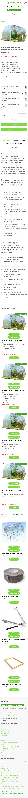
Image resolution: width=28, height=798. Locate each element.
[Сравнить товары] (15, 14)
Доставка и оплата (6, 729)
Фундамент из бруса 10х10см (12, 684)
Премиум (3, 773)
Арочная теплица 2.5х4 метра (12, 440)
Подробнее (13, 357)
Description (6, 140)
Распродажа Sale (5, 733)
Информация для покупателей (9, 738)
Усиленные (4, 766)
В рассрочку (4, 735)
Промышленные (5, 770)
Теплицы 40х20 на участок (8, 779)
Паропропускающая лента (10, 596)
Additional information (18, 140)
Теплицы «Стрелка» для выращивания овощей (13, 762)
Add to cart (14, 124)
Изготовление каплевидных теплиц (10, 746)
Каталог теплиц (10, 20)
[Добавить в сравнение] (15, 119)
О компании (4, 727)
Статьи (3, 750)
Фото (2, 753)
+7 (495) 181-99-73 (15, 6)
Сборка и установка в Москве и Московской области (13, 743)
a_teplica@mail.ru (9, 713)
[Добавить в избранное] (12, 119)
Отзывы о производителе (8, 748)
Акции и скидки (5, 731)
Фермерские (4, 768)
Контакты (3, 755)
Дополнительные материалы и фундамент (12, 788)
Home (2, 20)
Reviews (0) (14, 147)
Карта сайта (22, 793)
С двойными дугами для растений (10, 781)
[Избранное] (12, 14)
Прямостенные (5, 764)
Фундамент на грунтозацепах (12, 553)
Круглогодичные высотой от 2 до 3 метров (12, 786)
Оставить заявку (14, 129)
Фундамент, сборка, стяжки (14, 143)
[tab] (6, 140)
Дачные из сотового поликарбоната (10, 775)
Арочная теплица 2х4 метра (11, 490)
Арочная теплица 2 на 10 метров (12, 340)
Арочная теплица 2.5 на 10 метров (13, 390)
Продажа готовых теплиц (8, 784)
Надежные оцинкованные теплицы (10, 777)
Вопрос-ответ (5, 740)
